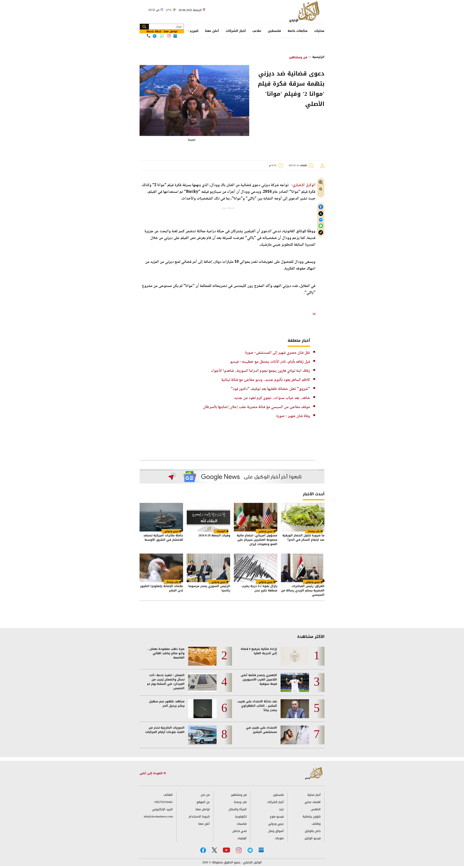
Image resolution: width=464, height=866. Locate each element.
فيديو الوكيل (312, 838)
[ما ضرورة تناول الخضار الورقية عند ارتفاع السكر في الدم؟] (302, 517)
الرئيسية (318, 57)
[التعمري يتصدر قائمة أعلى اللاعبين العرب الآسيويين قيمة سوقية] (295, 682)
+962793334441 (163, 802)
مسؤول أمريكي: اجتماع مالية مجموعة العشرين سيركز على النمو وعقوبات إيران (257, 539)
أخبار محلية (314, 795)
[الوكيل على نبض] (261, 849)
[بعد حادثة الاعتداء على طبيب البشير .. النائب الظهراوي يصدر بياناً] (295, 708)
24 (313, 314)
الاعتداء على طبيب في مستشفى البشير (261, 730)
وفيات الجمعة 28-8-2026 (214, 535)
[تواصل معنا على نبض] (175, 36)
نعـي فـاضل (239, 831)
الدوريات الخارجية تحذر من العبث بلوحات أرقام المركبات (165, 730)
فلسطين (274, 31)
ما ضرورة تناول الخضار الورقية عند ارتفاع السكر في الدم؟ (303, 538)
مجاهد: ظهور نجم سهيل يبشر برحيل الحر (167, 703)
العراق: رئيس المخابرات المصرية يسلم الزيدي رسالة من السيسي (302, 590)
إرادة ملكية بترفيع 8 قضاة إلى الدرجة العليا (259, 651)
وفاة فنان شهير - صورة (293, 416)
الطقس (316, 809)
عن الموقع (203, 802)
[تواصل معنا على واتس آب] (162, 36)
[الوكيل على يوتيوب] (226, 850)
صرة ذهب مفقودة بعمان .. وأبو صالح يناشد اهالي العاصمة (166, 653)
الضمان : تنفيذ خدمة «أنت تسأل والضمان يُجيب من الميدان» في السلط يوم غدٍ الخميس (166, 681)
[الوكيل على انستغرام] (239, 850)
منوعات (279, 838)
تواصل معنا (203, 809)
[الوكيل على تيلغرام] (250, 850)
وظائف (316, 824)
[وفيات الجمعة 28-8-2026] (208, 517)
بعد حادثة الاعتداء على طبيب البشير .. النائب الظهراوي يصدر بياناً (257, 705)
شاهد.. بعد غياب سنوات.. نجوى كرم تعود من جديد (272, 398)
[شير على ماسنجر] (321, 220)
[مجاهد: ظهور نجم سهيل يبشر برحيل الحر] (202, 708)
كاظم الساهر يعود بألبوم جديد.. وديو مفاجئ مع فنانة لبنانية (265, 380)
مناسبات (242, 824)
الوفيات (221, 531)
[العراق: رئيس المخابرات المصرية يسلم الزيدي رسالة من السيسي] (302, 568)
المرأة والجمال (238, 809)
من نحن (205, 795)
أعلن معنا (212, 31)
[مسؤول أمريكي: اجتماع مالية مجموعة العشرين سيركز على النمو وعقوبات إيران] (255, 517)
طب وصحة (314, 531)
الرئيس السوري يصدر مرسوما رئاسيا (209, 588)
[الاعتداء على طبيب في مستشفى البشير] (295, 735)
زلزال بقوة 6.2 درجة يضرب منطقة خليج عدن (259, 588)
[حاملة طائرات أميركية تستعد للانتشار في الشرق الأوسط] (161, 517)
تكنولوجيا (241, 816)
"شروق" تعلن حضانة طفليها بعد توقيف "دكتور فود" (270, 389)
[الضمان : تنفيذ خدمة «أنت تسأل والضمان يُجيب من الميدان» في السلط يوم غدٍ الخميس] (202, 682)
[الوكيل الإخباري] (305, 12)
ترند (281, 809)
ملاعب (256, 31)
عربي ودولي (266, 531)
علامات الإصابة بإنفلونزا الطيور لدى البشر (161, 588)
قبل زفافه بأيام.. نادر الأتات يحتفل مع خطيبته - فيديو (270, 361)
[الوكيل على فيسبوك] (203, 850)
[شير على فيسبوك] (320, 207)
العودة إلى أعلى (152, 773)
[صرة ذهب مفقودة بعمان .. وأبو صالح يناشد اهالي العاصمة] (202, 656)
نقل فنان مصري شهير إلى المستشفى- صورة (277, 352)
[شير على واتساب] (320, 225)
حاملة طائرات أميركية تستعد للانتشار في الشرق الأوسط (163, 538)
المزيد (194, 31)
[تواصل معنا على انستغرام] (169, 36)
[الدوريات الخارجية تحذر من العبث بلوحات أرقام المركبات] (202, 735)
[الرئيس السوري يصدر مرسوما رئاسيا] (208, 568)
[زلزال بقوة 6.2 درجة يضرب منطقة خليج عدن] (255, 568)
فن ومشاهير (298, 57)
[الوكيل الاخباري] (313, 773)
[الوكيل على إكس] (214, 850)
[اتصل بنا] (148, 35)
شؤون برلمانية (312, 816)
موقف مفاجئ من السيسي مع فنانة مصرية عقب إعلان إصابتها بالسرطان (256, 407)
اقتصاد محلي (312, 802)
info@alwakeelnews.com (158, 816)
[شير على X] (320, 213)
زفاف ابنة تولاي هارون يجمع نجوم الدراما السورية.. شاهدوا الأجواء (260, 370)
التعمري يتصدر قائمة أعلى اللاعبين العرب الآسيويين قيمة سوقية (259, 679)
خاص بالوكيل (313, 831)
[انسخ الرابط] (320, 232)
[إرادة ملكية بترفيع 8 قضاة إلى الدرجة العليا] (295, 656)
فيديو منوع (277, 816)
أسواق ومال (276, 831)
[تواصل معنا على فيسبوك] (154, 36)
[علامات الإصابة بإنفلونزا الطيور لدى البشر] (161, 568)
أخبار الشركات (236, 31)
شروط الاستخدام (199, 816)
